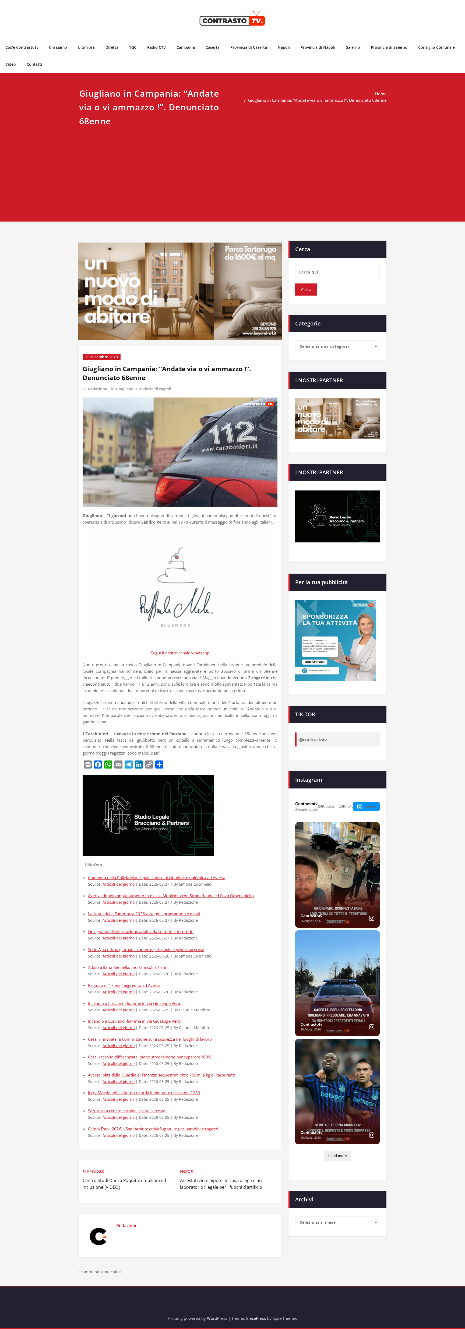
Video (10, 64)
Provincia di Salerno (389, 47)
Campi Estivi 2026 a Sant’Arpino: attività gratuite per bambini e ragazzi (153, 1128)
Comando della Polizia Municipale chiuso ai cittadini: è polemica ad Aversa (156, 877)
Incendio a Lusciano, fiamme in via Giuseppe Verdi (134, 1003)
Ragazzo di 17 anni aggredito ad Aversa (124, 985)
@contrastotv (313, 740)
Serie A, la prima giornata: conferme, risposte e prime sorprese (146, 949)
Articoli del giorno (119, 884)
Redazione (97, 388)
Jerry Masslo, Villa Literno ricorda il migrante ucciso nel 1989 (144, 1092)
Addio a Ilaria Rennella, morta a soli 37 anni (128, 967)
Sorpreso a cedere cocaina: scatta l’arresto (126, 1110)
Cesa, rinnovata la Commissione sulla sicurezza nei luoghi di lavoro (150, 1039)
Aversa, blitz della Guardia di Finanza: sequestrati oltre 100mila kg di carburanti (161, 1075)
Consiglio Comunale (436, 47)
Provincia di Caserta (248, 47)
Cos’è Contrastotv (21, 47)
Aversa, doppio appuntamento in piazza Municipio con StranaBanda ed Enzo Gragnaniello (171, 895)
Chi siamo (58, 47)
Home (381, 93)
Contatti (34, 64)
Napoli (284, 47)
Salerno (353, 47)
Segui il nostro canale (171, 652)
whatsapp (200, 652)
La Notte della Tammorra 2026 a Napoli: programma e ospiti (144, 913)
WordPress (217, 1318)
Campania (186, 47)
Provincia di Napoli (318, 47)
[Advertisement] (232, 168)
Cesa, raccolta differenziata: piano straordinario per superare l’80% (149, 1057)
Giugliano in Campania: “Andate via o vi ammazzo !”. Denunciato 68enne (317, 100)
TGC (132, 47)
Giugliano (124, 388)
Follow (370, 806)
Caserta (213, 47)
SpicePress (256, 1318)
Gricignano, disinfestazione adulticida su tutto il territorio (140, 931)
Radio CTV (156, 47)
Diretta (111, 47)
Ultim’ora (86, 47)
